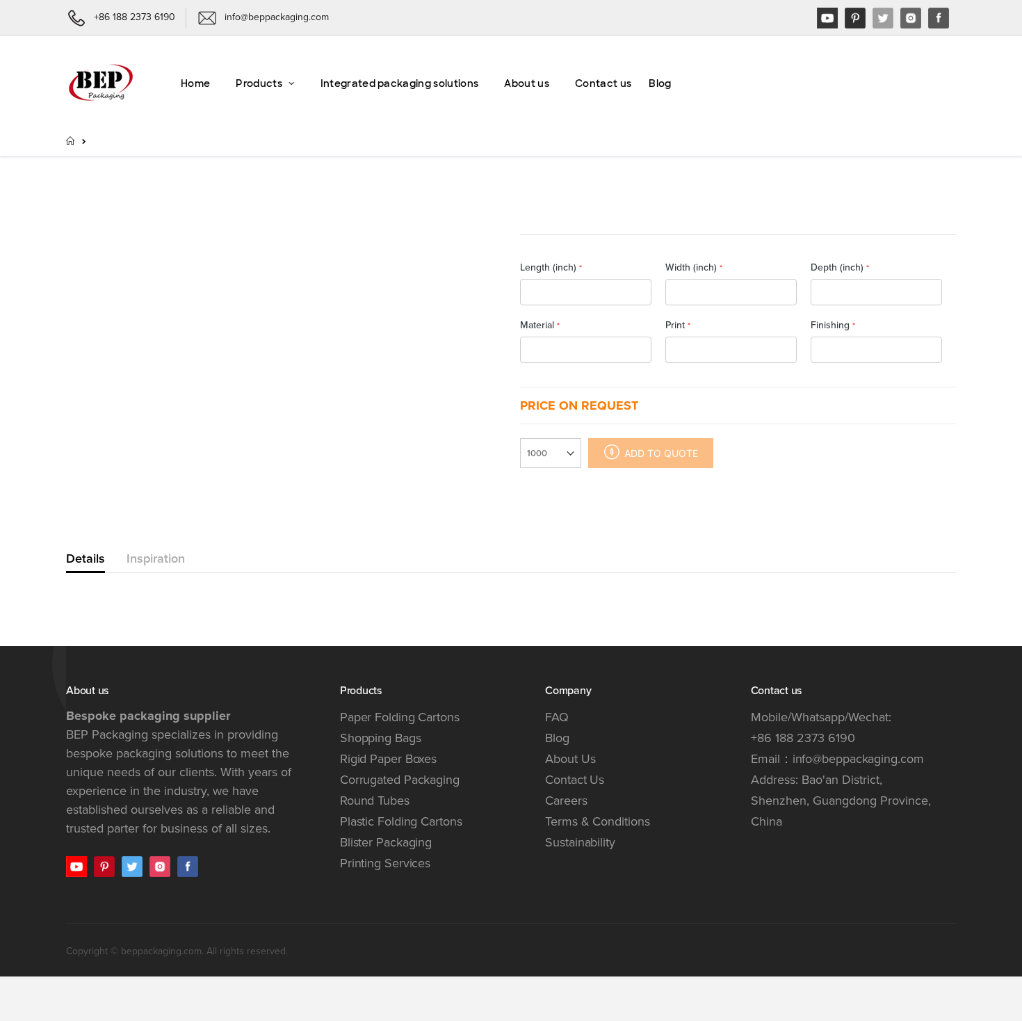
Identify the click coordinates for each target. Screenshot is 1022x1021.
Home (71, 140)
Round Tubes (374, 800)
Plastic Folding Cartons (401, 821)
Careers (566, 800)
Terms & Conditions (597, 821)
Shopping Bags (380, 738)
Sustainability (580, 842)
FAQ (557, 717)
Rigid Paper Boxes (388, 758)
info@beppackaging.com (858, 758)
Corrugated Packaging (400, 779)
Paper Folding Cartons (400, 717)
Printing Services (385, 863)
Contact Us (574, 779)
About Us (570, 758)
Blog (557, 738)
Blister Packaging (386, 842)
